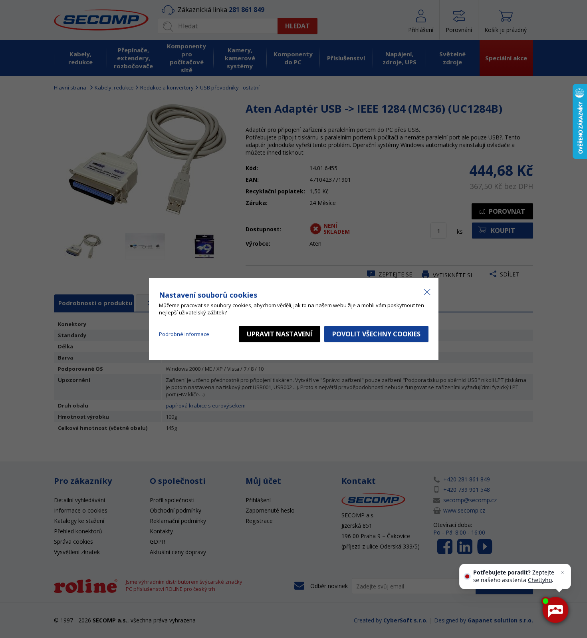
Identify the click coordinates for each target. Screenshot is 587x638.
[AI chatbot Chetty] (555, 610)
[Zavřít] (562, 572)
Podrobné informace (184, 334)
